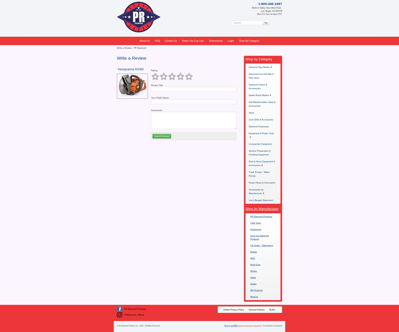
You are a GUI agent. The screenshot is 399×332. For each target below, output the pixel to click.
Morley (253, 271)
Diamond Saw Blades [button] (259, 67)
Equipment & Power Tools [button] (261, 133)
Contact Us (171, 41)
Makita (253, 252)
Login (231, 41)
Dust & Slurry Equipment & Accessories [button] (262, 163)
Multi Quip (255, 264)
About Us (144, 41)
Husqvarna (255, 229)
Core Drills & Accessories (261, 119)
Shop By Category (249, 41)
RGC (252, 258)
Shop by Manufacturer (262, 209)
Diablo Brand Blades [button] (259, 95)
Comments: (156, 110)
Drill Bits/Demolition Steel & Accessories (262, 104)
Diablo (253, 284)
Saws (251, 112)
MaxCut (254, 296)
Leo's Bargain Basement (261, 200)
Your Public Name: (160, 98)
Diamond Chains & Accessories (258, 86)
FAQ (157, 41)
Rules (272, 309)
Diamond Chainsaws (259, 126)
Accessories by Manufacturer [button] (256, 191)
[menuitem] (144, 40)
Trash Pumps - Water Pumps (259, 174)
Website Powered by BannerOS (250, 326)
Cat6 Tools (255, 223)
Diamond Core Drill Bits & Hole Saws (261, 76)
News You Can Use (193, 41)
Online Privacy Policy (233, 309)
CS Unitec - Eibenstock (261, 245)
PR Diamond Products (261, 216)
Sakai (253, 277)
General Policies (257, 309)
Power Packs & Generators (262, 182)
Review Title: (157, 85)
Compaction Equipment (260, 144)
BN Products (256, 290)
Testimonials (216, 41)
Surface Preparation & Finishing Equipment (260, 153)
